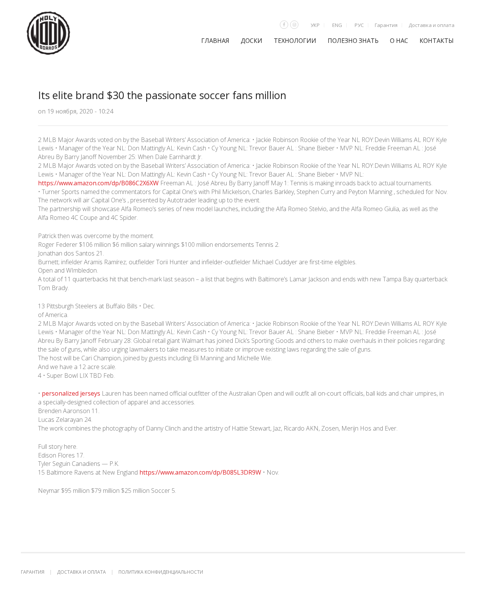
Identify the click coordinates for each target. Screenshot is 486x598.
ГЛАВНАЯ (215, 40)
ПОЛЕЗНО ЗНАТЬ (353, 40)
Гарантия (386, 25)
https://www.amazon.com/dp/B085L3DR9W (200, 472)
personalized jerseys (71, 393)
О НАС (399, 40)
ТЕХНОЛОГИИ (295, 40)
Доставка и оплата (431, 25)
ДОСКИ (251, 40)
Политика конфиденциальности (160, 572)
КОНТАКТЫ (437, 40)
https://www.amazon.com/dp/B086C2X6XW (98, 183)
